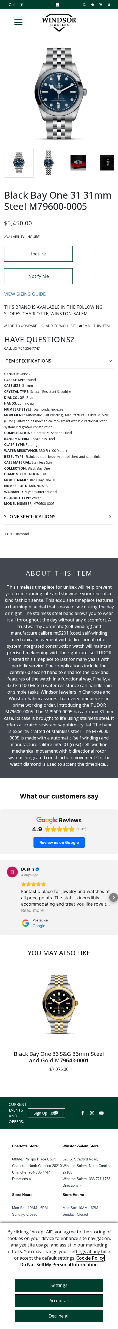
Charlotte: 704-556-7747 (31, 1172)
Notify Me (38, 276)
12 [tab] (104, 1082)
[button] (18, 22)
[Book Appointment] (56, 4)
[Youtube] (102, 1113)
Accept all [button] (59, 1301)
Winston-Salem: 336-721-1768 (86, 1179)
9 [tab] (79, 1082)
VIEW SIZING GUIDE (25, 294)
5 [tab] (46, 1082)
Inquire (38, 254)
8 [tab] (71, 1082)
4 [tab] (38, 1082)
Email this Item (96, 326)
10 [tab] (88, 1082)
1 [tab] (13, 1082)
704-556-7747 (29, 348)
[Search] (85, 5)
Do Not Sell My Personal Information (59, 1265)
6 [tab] (55, 1082)
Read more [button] (32, 910)
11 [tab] (96, 1082)
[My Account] (109, 5)
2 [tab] (22, 1082)
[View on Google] (12, 872)
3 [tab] (30, 1082)
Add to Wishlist (60, 326)
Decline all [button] (59, 1316)
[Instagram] (93, 1113)
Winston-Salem (69, 314)
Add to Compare (22, 326)
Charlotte (35, 314)
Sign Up (40, 1113)
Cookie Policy (90, 1258)
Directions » (21, 1179)
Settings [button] (59, 1285)
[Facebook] (83, 1113)
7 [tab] (63, 1082)
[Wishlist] (93, 5)
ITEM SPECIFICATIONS (27, 361)
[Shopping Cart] (101, 5)
